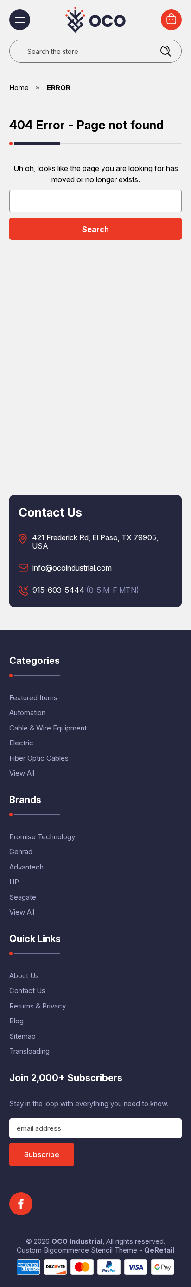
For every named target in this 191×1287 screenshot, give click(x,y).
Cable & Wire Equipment (48, 727)
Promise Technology (42, 836)
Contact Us (27, 990)
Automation (27, 712)
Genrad (20, 851)
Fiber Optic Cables (39, 758)
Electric (21, 742)
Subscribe (41, 1154)
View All (21, 773)
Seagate (22, 897)
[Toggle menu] (19, 19)
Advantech (26, 866)
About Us (24, 975)
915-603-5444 (58, 590)
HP (14, 881)
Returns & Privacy (37, 1006)
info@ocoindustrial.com (72, 568)
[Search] (165, 51)
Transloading (29, 1051)
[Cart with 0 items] (171, 19)
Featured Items (33, 697)
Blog (16, 1020)
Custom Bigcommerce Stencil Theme (77, 1250)
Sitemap (22, 1036)
